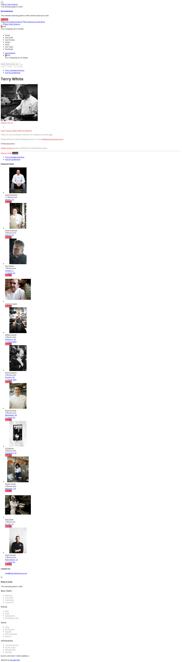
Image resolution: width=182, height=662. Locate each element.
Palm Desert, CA (11, 560)
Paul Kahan (9, 266)
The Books (9, 600)
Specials (8, 631)
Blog (7, 611)
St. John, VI (9, 524)
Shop (7, 44)
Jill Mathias (9, 448)
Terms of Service (11, 645)
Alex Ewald (9, 519)
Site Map (8, 652)
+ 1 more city (10, 273)
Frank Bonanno (11, 195)
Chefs (9, 66)
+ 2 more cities (11, 342)
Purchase (4, 19)
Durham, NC (10, 377)
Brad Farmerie (10, 410)
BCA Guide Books (7, 11)
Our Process (10, 40)
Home (3, 66)
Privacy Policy (10, 647)
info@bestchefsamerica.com (52, 139)
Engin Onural (10, 555)
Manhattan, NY (11, 415)
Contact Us (9, 602)
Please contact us (8, 148)
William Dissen (11, 335)
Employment (10, 616)
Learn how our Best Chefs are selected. (16, 130)
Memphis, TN (10, 488)
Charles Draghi (11, 304)
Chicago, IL (9, 270)
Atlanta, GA (9, 235)
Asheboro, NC (10, 339)
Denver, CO (9, 199)
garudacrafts (15, 660)
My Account (9, 629)
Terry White (18, 66)
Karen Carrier (10, 484)
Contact (15, 153)
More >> (8, 202)
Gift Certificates (11, 634)
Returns (8, 636)
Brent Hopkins (11, 372)
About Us (8, 595)
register (12, 53)
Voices (7, 42)
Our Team (9, 47)
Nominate (9, 49)
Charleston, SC (11, 453)
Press (7, 613)
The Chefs (9, 37)
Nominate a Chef (11, 618)
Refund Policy (10, 650)
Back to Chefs (6, 153)
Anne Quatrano (11, 230)
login (7, 53)
